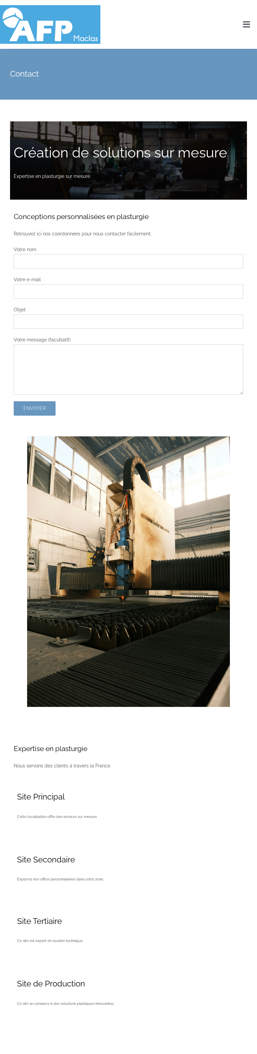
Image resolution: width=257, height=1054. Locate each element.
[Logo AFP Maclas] (50, 7)
